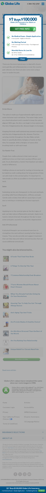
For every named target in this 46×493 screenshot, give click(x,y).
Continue (41, 490)
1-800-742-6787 (33, 4)
